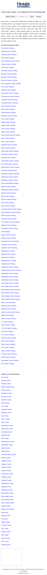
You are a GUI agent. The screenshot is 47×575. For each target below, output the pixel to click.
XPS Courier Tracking (7, 363)
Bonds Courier (5, 403)
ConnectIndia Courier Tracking (10, 96)
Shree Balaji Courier (7, 496)
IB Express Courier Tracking (9, 180)
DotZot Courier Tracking (8, 125)
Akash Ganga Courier (7, 387)
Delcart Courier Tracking (8, 106)
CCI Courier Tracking (7, 87)
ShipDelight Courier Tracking (9, 276)
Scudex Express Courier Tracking (11, 270)
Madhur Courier (5, 448)
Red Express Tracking (7, 257)
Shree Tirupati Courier (7, 503)
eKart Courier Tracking (7, 138)
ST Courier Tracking (7, 322)
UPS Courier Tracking (7, 347)
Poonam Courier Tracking (8, 238)
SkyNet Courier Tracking (8, 309)
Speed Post (4, 512)
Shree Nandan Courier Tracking (10, 296)
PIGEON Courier (6, 467)
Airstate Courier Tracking (8, 51)
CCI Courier (4, 406)
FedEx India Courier (7, 428)
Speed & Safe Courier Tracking (10, 312)
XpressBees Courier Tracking (9, 360)
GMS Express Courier (7, 441)
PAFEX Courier (5, 457)
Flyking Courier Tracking (8, 157)
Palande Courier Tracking (8, 219)
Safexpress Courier (7, 490)
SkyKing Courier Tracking (8, 305)
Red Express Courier (7, 483)
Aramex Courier (5, 390)
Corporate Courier (6, 409)
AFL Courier (4, 377)
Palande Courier (6, 461)
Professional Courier (7, 474)
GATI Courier (5, 438)
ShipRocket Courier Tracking (9, 280)
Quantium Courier (6, 480)
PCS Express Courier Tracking (10, 222)
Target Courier (5, 522)
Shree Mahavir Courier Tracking (10, 289)
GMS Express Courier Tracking (10, 167)
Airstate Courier (5, 380)
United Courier (5, 538)
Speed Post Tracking (7, 315)
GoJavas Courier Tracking (9, 170)
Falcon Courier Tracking (8, 148)
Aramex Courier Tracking (8, 64)
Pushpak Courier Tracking (8, 244)
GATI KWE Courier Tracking (9, 164)
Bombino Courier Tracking (9, 77)
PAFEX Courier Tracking (8, 215)
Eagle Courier (5, 422)
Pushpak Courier (6, 477)
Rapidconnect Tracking (8, 251)
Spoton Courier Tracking (8, 318)
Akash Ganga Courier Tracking (10, 61)
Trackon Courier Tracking (8, 338)
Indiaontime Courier (7, 445)
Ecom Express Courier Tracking (10, 135)
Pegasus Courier (6, 464)
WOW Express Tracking (8, 357)
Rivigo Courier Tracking (8, 264)
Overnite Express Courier (8, 454)
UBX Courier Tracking (7, 341)
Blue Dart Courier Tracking (9, 74)
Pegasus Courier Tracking (8, 225)
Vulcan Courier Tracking (8, 351)
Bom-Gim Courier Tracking (9, 80)
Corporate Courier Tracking (9, 99)
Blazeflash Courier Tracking (9, 70)
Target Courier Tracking (8, 325)
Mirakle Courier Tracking (8, 193)
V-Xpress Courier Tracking (9, 354)
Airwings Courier (6, 383)
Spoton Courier (5, 515)
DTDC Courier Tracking (8, 128)
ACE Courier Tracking (7, 48)
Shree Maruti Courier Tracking (10, 293)
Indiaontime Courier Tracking (9, 177)
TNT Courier (4, 528)
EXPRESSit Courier (7, 425)
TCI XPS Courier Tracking (9, 328)
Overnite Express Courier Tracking (11, 209)
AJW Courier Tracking (7, 58)
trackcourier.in (25, 573)
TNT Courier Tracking (7, 334)
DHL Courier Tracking (7, 119)
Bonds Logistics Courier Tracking (11, 83)
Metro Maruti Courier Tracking (10, 190)
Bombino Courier (6, 400)
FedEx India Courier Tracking (9, 151)
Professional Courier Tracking (10, 241)
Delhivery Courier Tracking (9, 116)
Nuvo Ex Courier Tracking (8, 199)
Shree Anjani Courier (7, 493)
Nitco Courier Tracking (7, 196)
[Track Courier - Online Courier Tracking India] (23, 5)
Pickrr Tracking (5, 231)
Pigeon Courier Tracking (8, 235)
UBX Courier (5, 535)
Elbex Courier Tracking (8, 141)
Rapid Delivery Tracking (8, 254)
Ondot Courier (5, 451)
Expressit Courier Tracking (9, 145)
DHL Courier (5, 416)
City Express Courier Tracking (10, 93)
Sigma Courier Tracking (8, 302)
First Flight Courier (6, 432)
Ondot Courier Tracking (8, 206)
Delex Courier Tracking (8, 109)
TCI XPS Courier (6, 525)
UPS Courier (5, 541)
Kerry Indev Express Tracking (10, 183)
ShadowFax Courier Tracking (9, 273)
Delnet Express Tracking (8, 112)
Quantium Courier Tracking (9, 248)
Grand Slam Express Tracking (10, 173)
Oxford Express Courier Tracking (10, 212)
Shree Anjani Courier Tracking (10, 283)
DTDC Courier (5, 419)
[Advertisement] (23, 369)
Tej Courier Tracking (7, 331)
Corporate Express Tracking (9, 103)
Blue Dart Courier (6, 396)
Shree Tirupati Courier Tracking (10, 299)
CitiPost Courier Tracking (8, 90)
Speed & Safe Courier (7, 509)
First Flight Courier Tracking (9, 154)
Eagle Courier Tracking (8, 132)
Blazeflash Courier (6, 393)
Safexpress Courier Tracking (9, 267)
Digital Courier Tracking (8, 122)
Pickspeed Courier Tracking (9, 228)
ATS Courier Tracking (7, 67)
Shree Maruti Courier (7, 499)
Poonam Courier (6, 470)
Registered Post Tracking (8, 260)
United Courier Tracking (8, 344)
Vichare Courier (5, 544)
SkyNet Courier (5, 506)
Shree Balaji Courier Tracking (9, 286)
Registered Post (6, 486)
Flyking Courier (5, 435)
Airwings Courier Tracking (8, 54)
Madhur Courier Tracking (8, 186)
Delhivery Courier (6, 412)
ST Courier (4, 519)
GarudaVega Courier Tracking (10, 161)
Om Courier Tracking (7, 202)
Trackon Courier (6, 531)
